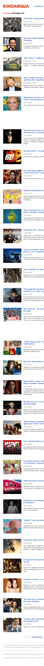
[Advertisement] (22, 75)
